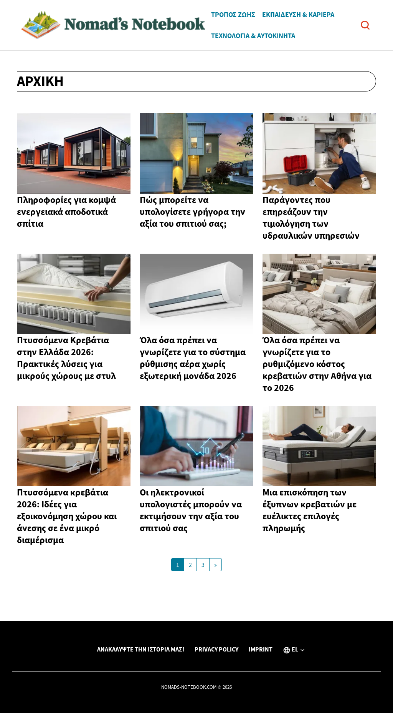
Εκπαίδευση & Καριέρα (298, 14)
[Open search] (365, 25)
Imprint (260, 649)
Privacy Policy (216, 649)
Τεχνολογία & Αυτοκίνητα (253, 35)
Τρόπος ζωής (233, 14)
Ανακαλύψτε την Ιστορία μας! (140, 649)
